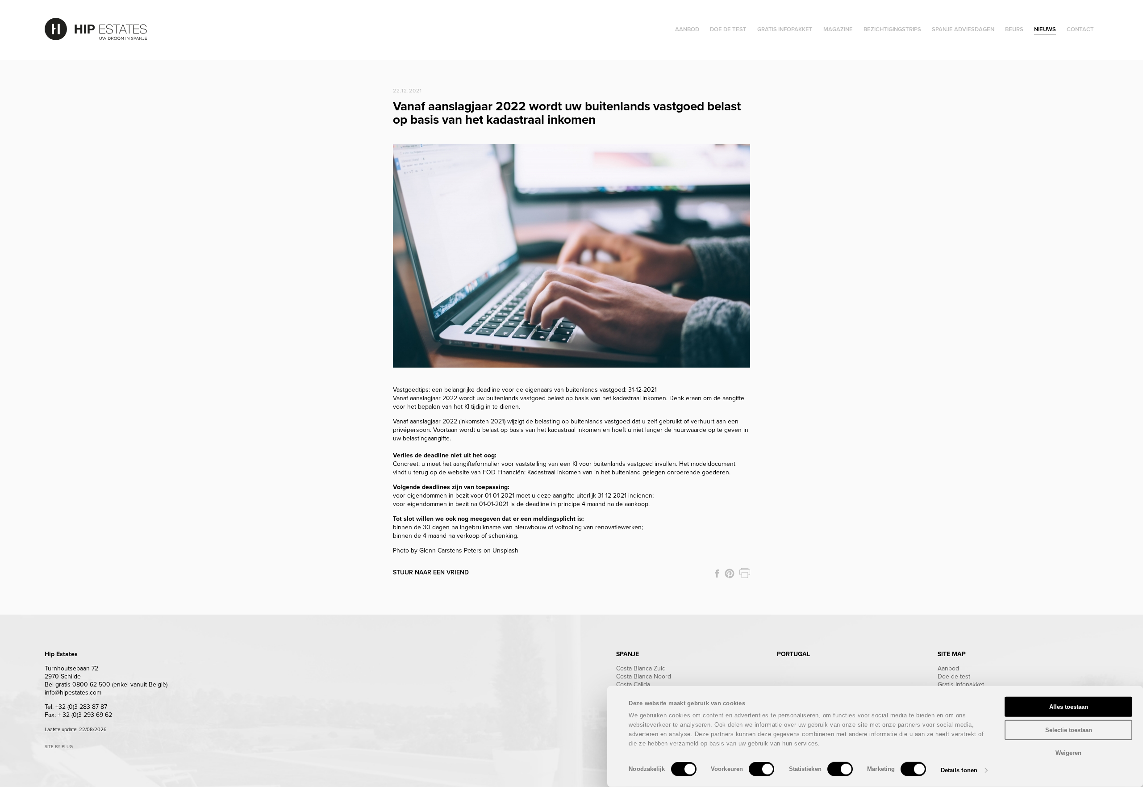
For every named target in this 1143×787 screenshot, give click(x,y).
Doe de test (954, 676)
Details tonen (959, 770)
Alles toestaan (1068, 706)
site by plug (59, 746)
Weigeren (1068, 752)
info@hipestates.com (73, 692)
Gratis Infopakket (961, 684)
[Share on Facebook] (717, 573)
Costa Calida (633, 684)
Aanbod (948, 668)
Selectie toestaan (1068, 729)
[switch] (761, 769)
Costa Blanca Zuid (641, 668)
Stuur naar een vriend (431, 572)
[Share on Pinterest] (729, 573)
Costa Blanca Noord (643, 676)
